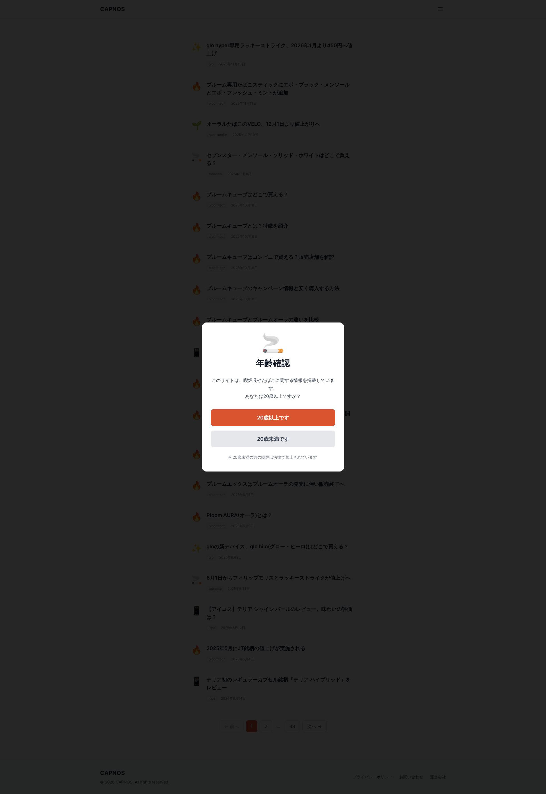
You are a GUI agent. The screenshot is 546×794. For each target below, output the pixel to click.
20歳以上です (273, 418)
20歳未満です (273, 439)
